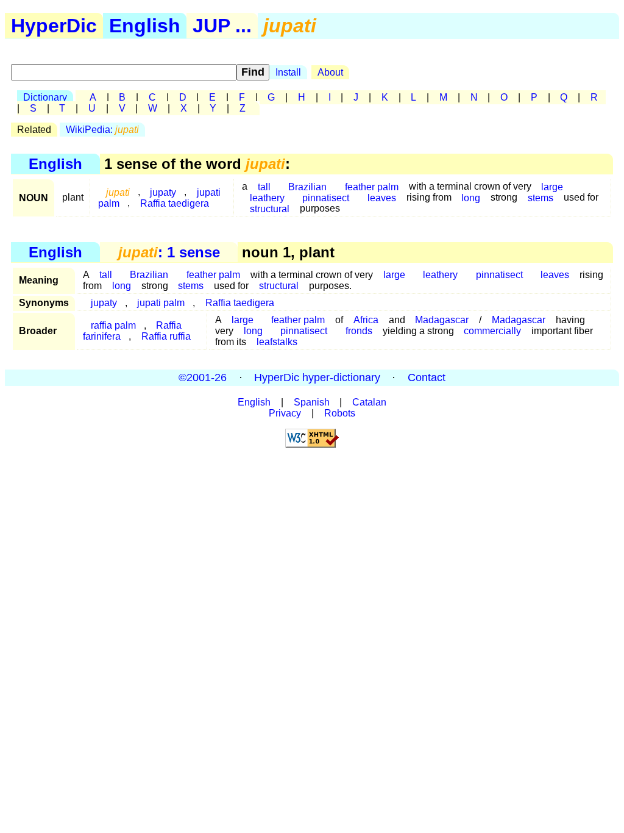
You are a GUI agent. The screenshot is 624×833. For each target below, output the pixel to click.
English (144, 26)
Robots (339, 413)
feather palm (213, 275)
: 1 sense (169, 252)
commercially (492, 331)
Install (288, 72)
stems (540, 197)
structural (269, 208)
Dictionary (45, 97)
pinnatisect (325, 197)
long (470, 197)
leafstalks (277, 342)
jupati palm (161, 303)
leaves (381, 197)
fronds (359, 331)
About (330, 72)
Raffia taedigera (174, 203)
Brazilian (149, 275)
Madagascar (442, 320)
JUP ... (222, 26)
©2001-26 (203, 377)
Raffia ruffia (166, 336)
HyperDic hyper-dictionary (317, 377)
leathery (440, 275)
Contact (426, 377)
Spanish (312, 402)
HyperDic (54, 26)
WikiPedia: (102, 129)
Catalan (369, 402)
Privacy (285, 413)
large (394, 275)
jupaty (104, 303)
